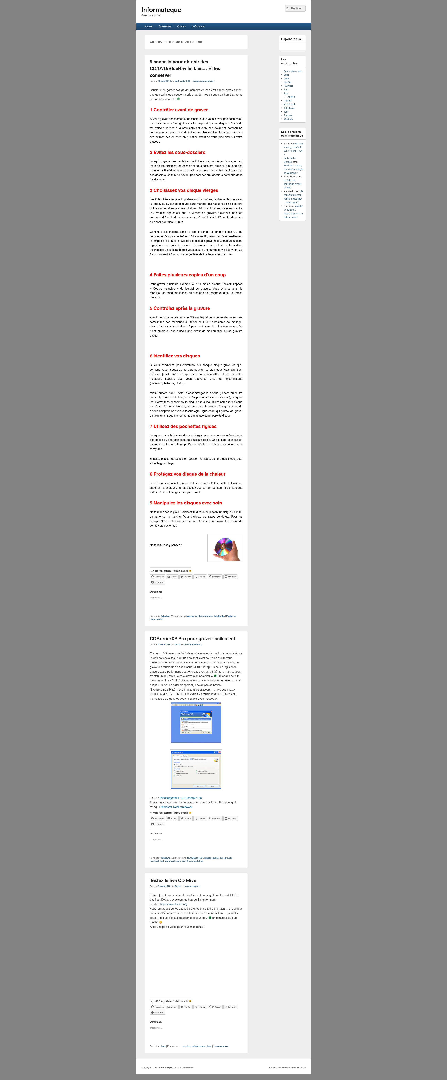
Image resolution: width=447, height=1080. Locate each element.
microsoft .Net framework (162, 860)
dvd (200, 615)
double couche (211, 857)
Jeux (286, 89)
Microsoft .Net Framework (176, 807)
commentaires (195, 860)
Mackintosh (289, 104)
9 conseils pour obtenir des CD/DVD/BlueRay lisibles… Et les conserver (185, 68)
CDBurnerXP (196, 857)
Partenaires (164, 26)
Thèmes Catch (298, 1067)
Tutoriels (165, 615)
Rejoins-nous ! (292, 39)
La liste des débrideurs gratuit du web (292, 183)
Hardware (288, 85)
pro (183, 860)
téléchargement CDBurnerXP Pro (180, 798)
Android (291, 96)
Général (288, 82)
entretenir (208, 615)
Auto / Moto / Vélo (293, 71)
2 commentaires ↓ (193, 644)
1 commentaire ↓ (192, 886)
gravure (228, 857)
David (177, 644)
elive (188, 1046)
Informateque (161, 9)
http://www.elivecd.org (173, 904)
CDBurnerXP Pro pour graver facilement (192, 638)
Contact (181, 26)
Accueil (148, 26)
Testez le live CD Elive (173, 880)
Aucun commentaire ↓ (204, 80)
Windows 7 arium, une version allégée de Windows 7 (293, 169)
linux (163, 1046)
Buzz (286, 74)
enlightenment (199, 1046)
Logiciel (287, 100)
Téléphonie (289, 108)
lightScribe (219, 615)
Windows (165, 857)
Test (286, 111)
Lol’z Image (198, 26)
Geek (286, 78)
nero (178, 860)
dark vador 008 (182, 80)
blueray (190, 615)
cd (196, 615)
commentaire (220, 1046)
